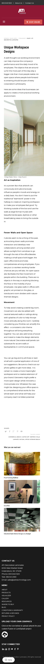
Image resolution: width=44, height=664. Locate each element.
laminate (16, 439)
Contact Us (29, 3)
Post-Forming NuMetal (11, 478)
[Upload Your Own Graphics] (5, 634)
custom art (25, 437)
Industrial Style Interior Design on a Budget (17, 534)
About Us (18, 3)
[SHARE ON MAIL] (21, 431)
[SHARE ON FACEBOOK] (9, 431)
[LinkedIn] (3, 649)
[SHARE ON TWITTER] (5, 431)
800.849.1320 (7, 3)
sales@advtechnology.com (19, 580)
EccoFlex (7, 506)
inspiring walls (35, 437)
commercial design (14, 437)
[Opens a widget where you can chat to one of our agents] (8, 660)
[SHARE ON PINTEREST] (17, 431)
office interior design (32, 439)
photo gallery (9, 368)
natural (22, 439)
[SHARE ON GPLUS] (13, 431)
